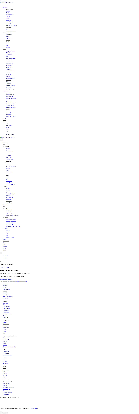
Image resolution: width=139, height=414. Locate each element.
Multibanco (8, 148)
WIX (7, 45)
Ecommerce (8, 211)
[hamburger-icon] (1, 139)
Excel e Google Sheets (10, 184)
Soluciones (5, 7)
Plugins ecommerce (7, 32)
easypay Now (8, 202)
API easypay (8, 164)
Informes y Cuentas (10, 237)
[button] (71, 33)
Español (4, 250)
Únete (4, 242)
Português (5, 246)
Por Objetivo (5, 217)
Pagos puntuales (9, 195)
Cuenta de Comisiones (10, 193)
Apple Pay (8, 153)
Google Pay (8, 155)
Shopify (7, 41)
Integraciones (5, 162)
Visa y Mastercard (9, 152)
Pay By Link (8, 188)
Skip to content (3, 0)
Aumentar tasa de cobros (11, 219)
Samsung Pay (8, 157)
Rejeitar (6, 413)
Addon (4, 49)
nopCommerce (9, 38)
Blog (7, 235)
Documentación (6, 241)
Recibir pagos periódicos (11, 221)
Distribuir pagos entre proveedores (13, 226)
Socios (7, 233)
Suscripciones (8, 199)
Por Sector (5, 208)
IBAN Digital (8, 161)
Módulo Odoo (9, 52)
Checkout (8, 190)
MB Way (7, 150)
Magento (7, 36)
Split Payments (9, 191)
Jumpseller (8, 47)
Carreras (7, 231)
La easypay (5, 228)
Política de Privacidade (33, 408)
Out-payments (9, 201)
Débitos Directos (9, 159)
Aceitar (2, 413)
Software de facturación (11, 166)
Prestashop (8, 40)
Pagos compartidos (9, 224)
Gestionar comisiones (10, 222)
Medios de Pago (6, 146)
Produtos (5, 186)
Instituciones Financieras (11, 213)
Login (4, 244)
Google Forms (9, 54)
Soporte (4, 118)
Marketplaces (8, 210)
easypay (4, 121)
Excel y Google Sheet (10, 51)
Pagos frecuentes (9, 197)
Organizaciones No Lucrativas (12, 215)
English (4, 248)
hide (4, 144)
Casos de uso (5, 204)
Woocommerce (9, 34)
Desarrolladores (6, 91)
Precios (4, 120)
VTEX (7, 43)
